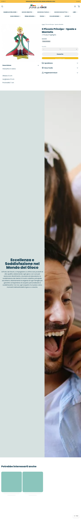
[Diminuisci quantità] (43, 49)
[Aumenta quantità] (76, 49)
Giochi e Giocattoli (60, 12)
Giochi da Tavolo (43, 12)
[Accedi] (74, 6)
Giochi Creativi (27, 12)
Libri (74, 12)
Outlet (67, 16)
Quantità (44, 46)
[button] (60, 54)
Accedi (78, 1)
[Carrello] (78, 6)
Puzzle (42, 16)
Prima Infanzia (29, 16)
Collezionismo (54, 16)
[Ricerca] (2, 6)
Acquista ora (60, 58)
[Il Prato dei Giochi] (38, 6)
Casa (43, 24)
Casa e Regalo (14, 16)
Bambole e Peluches (10, 12)
